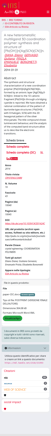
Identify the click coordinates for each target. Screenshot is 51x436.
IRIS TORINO (15, 20)
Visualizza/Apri (12, 318)
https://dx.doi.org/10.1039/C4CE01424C (25, 223)
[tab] (42, 152)
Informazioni (14, 348)
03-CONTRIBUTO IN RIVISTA (19, 23)
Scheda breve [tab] (15, 140)
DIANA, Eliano (13, 55)
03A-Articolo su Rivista (16, 26)
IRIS (4, 20)
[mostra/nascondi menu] (48, 12)
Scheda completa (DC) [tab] (21, 152)
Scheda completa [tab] (17, 146)
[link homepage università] (15, 12)
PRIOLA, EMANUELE (15, 60)
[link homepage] (10, 5)
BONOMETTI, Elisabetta (20, 63)
